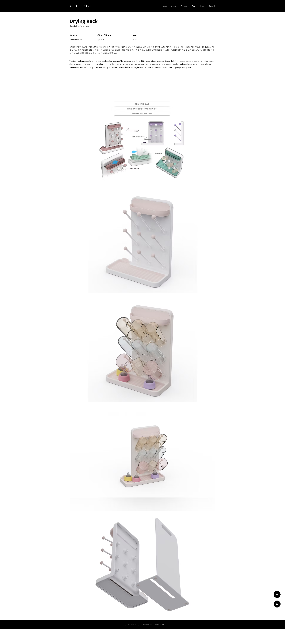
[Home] (277, 594)
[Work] (277, 604)
